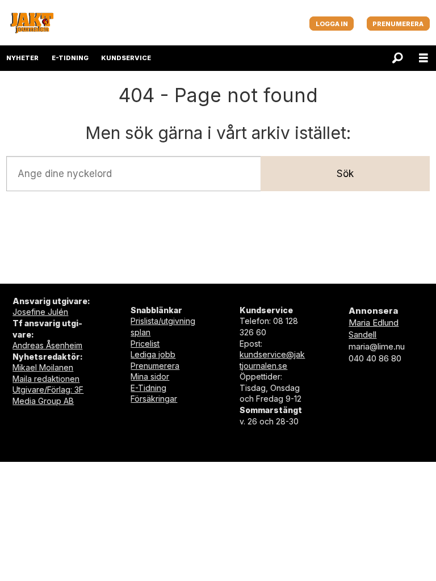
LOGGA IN (332, 24)
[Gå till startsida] (31, 23)
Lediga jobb (153, 354)
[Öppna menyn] (423, 58)
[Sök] (397, 58)
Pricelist (145, 343)
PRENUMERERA (398, 24)
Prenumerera (155, 366)
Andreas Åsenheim (47, 345)
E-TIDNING (70, 58)
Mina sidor (150, 376)
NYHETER (22, 58)
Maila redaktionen (45, 379)
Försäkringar (154, 398)
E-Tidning (148, 388)
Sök (345, 173)
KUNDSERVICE (126, 58)
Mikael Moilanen (42, 367)
